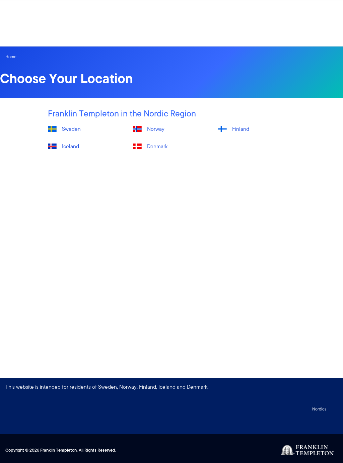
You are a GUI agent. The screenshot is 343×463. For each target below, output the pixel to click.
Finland (240, 129)
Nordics (319, 409)
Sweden (71, 129)
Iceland (70, 146)
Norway (155, 129)
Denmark (157, 146)
